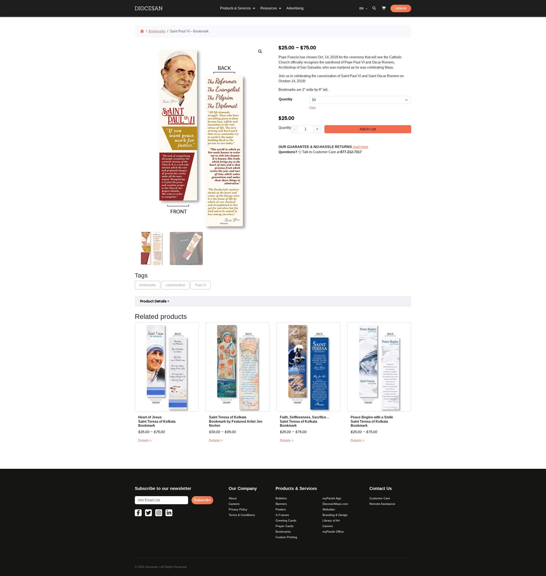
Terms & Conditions (242, 515)
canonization (175, 285)
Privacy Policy (238, 509)
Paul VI (200, 285)
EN (361, 8)
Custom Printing (286, 537)
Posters (281, 509)
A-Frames (282, 515)
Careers (234, 504)
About (233, 498)
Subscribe (202, 500)
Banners (281, 504)
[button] (260, 51)
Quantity (285, 99)
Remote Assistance (382, 504)
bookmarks (147, 285)
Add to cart (368, 129)
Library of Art (331, 520)
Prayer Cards (284, 526)
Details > (145, 440)
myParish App (331, 498)
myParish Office (333, 531)
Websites (328, 509)
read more (360, 147)
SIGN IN (401, 8)
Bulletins (281, 498)
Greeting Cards (286, 520)
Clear (312, 107)
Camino (327, 526)
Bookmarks (157, 31)
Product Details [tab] (153, 301)
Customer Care (379, 498)
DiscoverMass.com (335, 504)
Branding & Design (335, 515)
